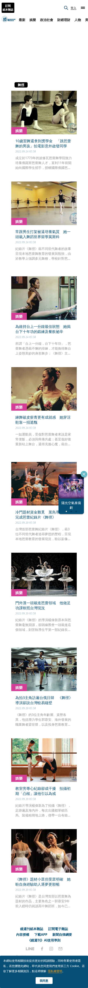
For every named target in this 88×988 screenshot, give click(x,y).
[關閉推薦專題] (84, 474)
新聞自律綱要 (62, 934)
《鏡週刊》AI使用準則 (44, 940)
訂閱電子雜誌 (58, 929)
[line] (30, 949)
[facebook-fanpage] (42, 949)
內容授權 (22, 934)
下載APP (40, 934)
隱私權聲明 (55, 971)
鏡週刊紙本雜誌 (31, 929)
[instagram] (51, 949)
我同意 (44, 981)
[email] (60, 949)
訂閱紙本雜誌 (8, 8)
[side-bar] (83, 7)
